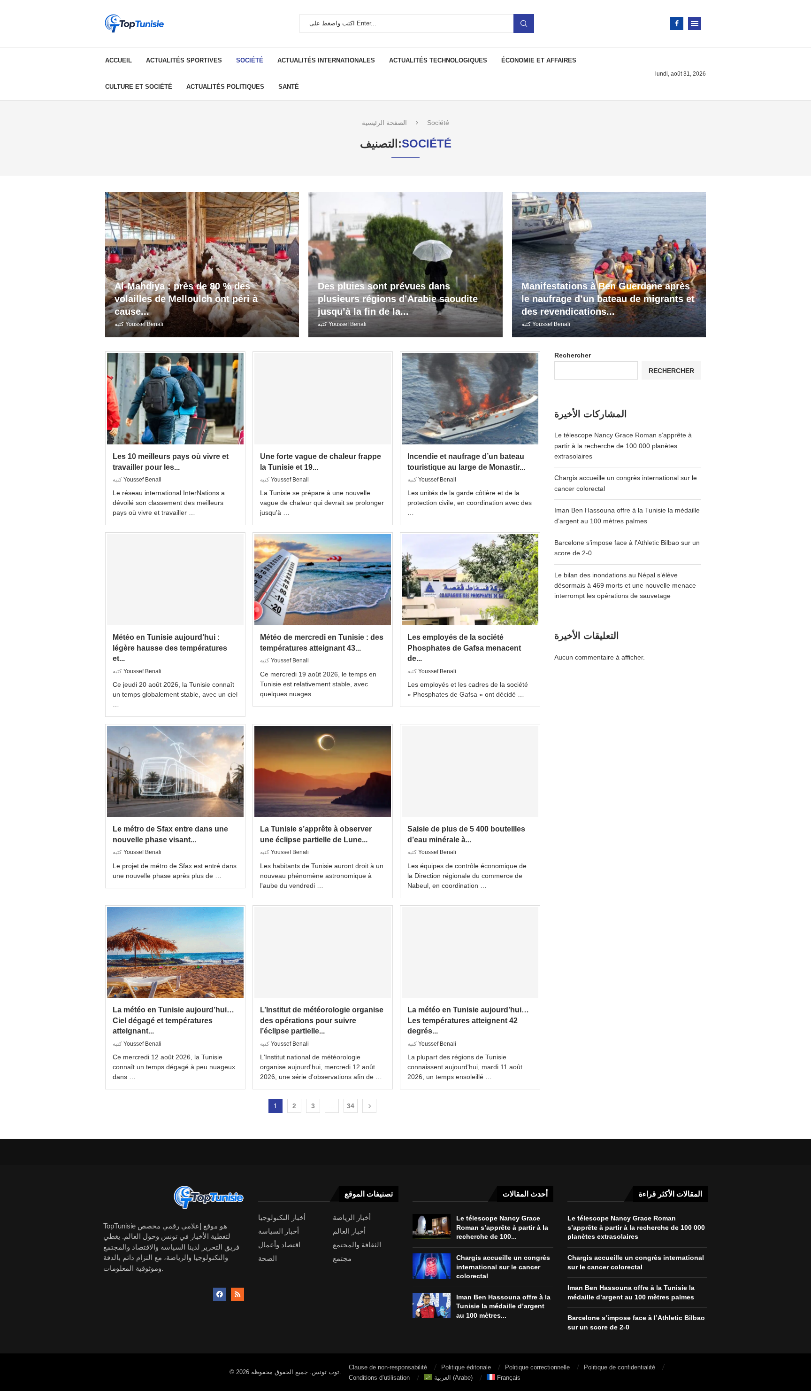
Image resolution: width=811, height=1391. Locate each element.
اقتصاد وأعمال (279, 1244)
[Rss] (237, 1294)
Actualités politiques (225, 86)
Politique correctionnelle (537, 1367)
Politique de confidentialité (619, 1367)
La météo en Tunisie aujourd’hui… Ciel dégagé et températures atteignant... (173, 1020)
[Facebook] (676, 23)
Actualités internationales (326, 60)
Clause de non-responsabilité (388, 1367)
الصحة (267, 1258)
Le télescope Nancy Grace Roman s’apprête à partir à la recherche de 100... (502, 1227)
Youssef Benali (144, 324)
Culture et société (138, 86)
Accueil (118, 60)
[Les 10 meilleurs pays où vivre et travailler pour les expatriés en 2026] (175, 398)
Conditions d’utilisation (379, 1377)
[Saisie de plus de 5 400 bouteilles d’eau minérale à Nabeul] (470, 771)
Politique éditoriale (466, 1367)
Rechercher (572, 355)
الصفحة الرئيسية (384, 122)
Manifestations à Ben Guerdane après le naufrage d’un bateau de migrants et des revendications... (608, 299)
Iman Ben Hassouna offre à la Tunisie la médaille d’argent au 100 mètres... (503, 1306)
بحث (523, 23)
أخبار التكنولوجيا (282, 1217)
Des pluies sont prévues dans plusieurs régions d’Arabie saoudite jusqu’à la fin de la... (398, 299)
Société (249, 60)
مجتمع (342, 1258)
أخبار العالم (349, 1231)
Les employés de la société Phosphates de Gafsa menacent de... (464, 647)
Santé (288, 86)
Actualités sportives (184, 60)
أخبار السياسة (278, 1231)
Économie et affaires (538, 60)
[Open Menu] (694, 23)
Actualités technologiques (438, 60)
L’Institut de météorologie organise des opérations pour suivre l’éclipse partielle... (321, 1020)
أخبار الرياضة (352, 1217)
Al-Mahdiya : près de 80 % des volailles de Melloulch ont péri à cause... (186, 299)
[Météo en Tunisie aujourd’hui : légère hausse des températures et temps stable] (175, 579)
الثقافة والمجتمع (357, 1244)
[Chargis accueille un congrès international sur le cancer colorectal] (432, 1266)
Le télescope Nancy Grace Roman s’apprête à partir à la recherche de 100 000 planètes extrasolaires (623, 445)
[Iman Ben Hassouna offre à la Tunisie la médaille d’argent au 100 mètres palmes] (432, 1305)
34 (350, 1106)
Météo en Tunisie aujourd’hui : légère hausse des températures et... (170, 647)
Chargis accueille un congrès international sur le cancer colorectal (503, 1267)
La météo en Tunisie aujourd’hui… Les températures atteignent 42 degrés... (468, 1020)
